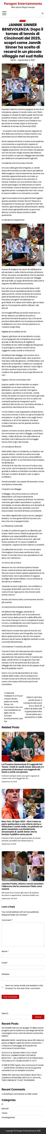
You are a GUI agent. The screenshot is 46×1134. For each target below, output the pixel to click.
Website (5, 974)
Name (5, 951)
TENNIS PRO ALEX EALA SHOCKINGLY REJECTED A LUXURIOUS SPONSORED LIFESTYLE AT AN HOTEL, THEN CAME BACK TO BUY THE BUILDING (22, 1077)
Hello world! (32, 1094)
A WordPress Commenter (13, 1094)
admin (13, 60)
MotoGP (5, 1108)
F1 (2, 1104)
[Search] (42, 13)
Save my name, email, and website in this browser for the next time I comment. (24, 987)
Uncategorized (8, 1117)
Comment (7, 920)
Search (5, 1013)
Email (5, 962)
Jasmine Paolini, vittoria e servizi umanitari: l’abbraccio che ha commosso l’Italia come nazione (23, 886)
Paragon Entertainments (23, 3)
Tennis (23, 21)
